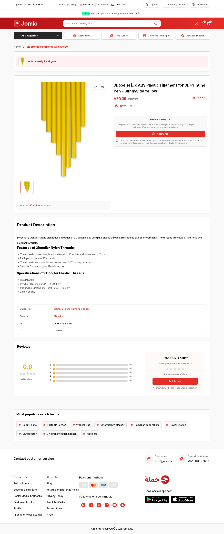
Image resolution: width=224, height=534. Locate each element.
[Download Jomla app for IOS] (183, 499)
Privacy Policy (54, 496)
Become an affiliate (25, 490)
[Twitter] (99, 505)
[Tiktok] (107, 505)
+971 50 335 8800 (33, 4)
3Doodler (59, 316)
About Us (51, 477)
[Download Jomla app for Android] (157, 499)
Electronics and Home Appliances (72, 309)
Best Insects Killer (24, 502)
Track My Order (55, 502)
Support (154, 5)
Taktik (17, 509)
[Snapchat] (122, 505)
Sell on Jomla (21, 484)
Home (17, 47)
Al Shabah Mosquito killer (29, 515)
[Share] (102, 87)
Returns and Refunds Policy (62, 490)
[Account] (197, 23)
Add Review (175, 381)
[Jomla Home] (25, 23)
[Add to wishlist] (95, 87)
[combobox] (86, 4)
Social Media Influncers (28, 496)
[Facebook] (83, 505)
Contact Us (20, 477)
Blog (49, 484)
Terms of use (54, 509)
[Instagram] (91, 505)
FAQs (49, 515)
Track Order (202, 5)
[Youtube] (115, 505)
